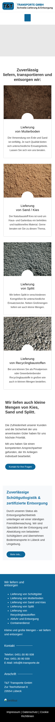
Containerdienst (20, 623)
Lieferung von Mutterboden (26, 598)
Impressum (13, 712)
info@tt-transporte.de (26, 662)
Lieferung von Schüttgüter (26, 594)
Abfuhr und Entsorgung (24, 618)
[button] (27, 17)
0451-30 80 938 (24, 654)
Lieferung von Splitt (22, 606)
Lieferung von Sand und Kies (28, 602)
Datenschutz (30, 712)
